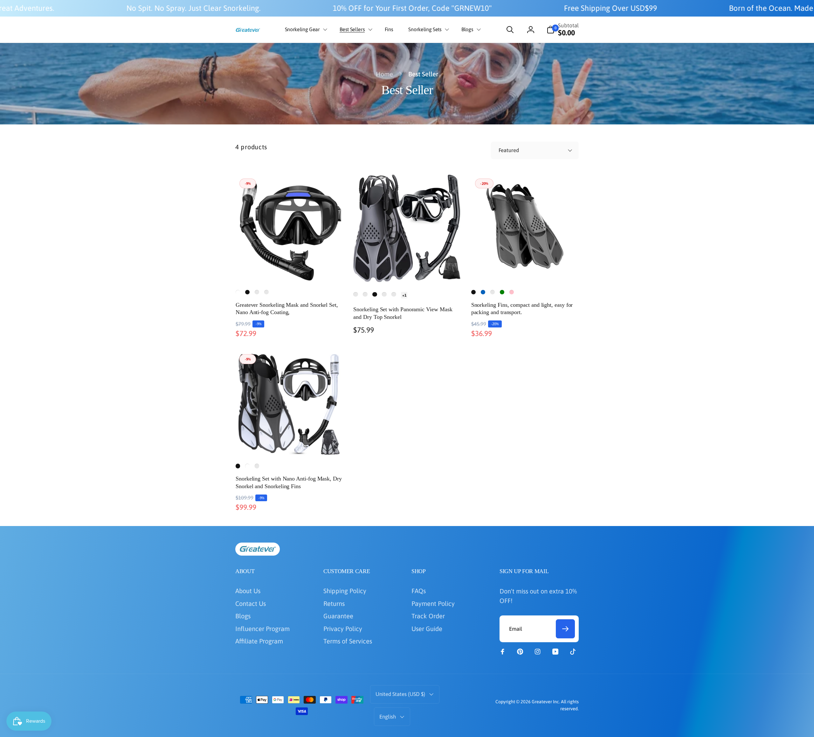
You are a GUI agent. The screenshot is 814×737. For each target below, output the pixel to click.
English (387, 716)
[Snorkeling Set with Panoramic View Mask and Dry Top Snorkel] (407, 268)
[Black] (247, 292)
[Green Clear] (257, 292)
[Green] (502, 292)
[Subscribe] (565, 628)
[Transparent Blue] (384, 294)
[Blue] (483, 292)
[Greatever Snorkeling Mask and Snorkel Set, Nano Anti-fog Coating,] (289, 268)
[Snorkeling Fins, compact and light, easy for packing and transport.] (525, 268)
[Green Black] (365, 294)
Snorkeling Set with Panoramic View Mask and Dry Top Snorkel (402, 313)
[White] (238, 292)
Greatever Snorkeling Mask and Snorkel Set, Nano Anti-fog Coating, (287, 308)
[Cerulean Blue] (492, 292)
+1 (404, 295)
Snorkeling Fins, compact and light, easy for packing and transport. (522, 308)
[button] (304, 29)
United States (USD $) (400, 694)
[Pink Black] (266, 292)
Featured (509, 150)
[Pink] (511, 292)
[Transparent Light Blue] (393, 294)
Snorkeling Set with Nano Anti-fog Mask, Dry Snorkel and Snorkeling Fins (289, 482)
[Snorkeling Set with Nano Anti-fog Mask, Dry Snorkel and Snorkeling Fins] (289, 441)
